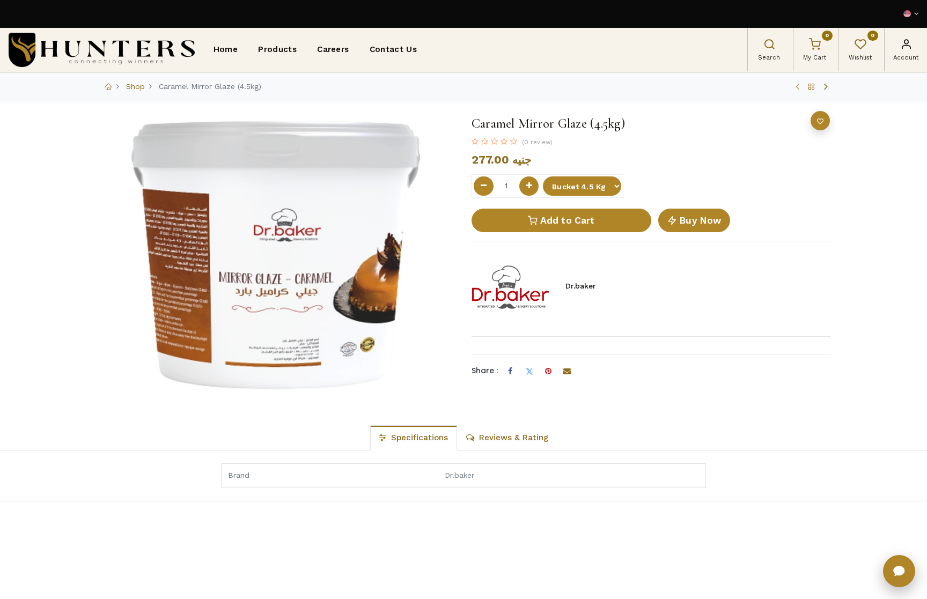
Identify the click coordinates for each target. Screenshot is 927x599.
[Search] (769, 45)
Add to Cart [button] (566, 220)
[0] (815, 45)
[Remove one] (484, 186)
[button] (820, 120)
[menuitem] (225, 50)
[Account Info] (906, 45)
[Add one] (529, 186)
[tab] (413, 437)
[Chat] (899, 571)
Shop (135, 86)
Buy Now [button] (699, 220)
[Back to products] (811, 87)
